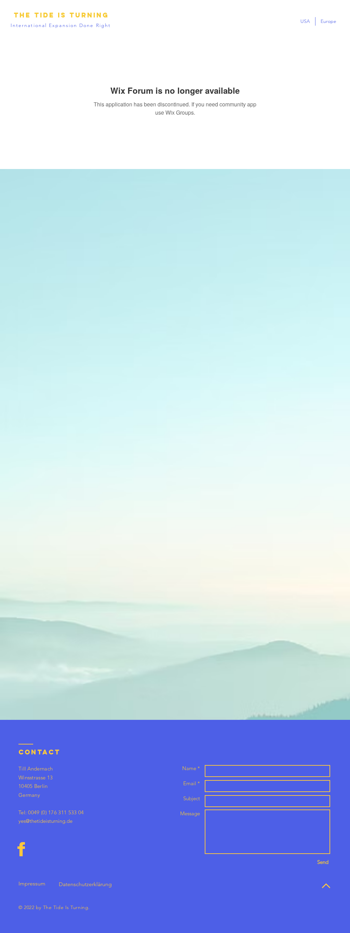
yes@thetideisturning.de (45, 821)
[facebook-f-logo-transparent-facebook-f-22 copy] (21, 849)
